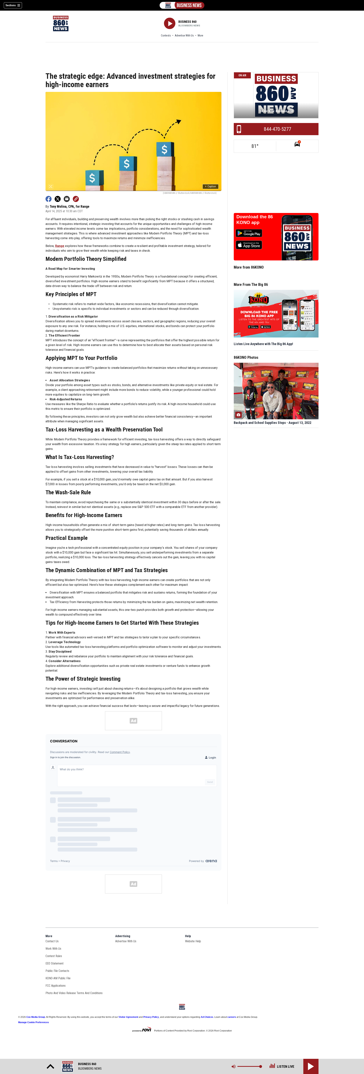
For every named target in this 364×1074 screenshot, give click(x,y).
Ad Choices (207, 1017)
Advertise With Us (184, 35)
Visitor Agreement (128, 1017)
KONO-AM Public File (58, 978)
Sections (10, 5)
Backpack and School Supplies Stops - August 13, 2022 (272, 423)
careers (232, 1017)
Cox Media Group (35, 1017)
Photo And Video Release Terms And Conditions (74, 993)
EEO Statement (55, 963)
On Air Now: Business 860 (276, 111)
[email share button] (67, 199)
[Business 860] (182, 5)
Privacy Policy (151, 1017)
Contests (166, 35)
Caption (210, 186)
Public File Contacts (57, 971)
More (200, 35)
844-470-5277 (277, 129)
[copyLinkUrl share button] (76, 199)
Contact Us (52, 941)
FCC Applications (56, 985)
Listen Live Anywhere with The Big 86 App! (263, 344)
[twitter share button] (58, 199)
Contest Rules (54, 956)
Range (59, 246)
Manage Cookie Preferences (33, 1022)
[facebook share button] (49, 199)
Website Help (193, 941)
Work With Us (53, 948)
